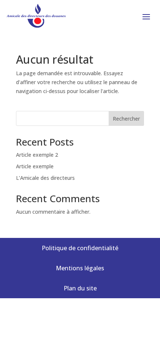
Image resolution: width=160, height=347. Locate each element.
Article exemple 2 (37, 154)
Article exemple (35, 166)
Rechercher (126, 118)
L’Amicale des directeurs (45, 177)
